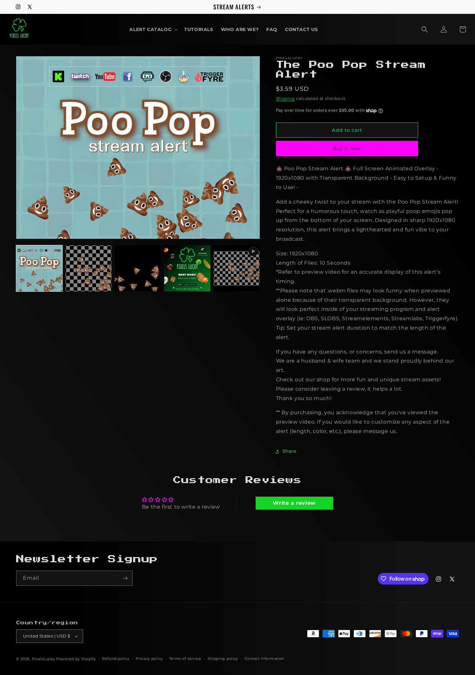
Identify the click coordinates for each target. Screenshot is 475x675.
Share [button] (289, 451)
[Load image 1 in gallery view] (39, 268)
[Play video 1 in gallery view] (237, 268)
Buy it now (346, 148)
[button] (152, 29)
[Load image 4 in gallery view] (187, 268)
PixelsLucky (43, 659)
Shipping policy (223, 658)
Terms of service (185, 658)
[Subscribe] (125, 578)
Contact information (264, 658)
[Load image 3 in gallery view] (138, 268)
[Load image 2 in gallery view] (89, 268)
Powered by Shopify (76, 659)
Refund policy (115, 658)
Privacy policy (149, 658)
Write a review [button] (294, 503)
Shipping (285, 98)
